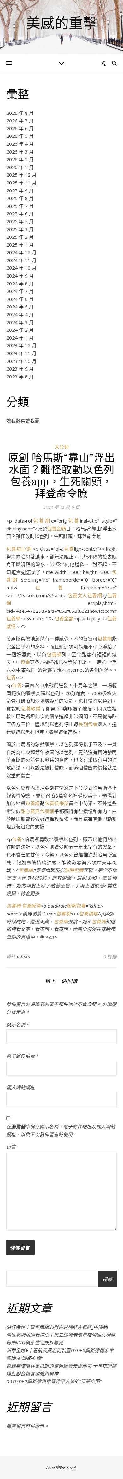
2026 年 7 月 (20, 120)
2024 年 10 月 (21, 268)
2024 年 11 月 (21, 260)
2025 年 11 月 (21, 182)
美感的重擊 (61, 23)
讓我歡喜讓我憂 (22, 421)
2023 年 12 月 (21, 345)
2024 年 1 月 (20, 338)
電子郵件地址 (22, 1056)
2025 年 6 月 (20, 213)
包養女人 (77, 595)
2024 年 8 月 (20, 283)
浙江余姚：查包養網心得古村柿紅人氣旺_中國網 (57, 1327)
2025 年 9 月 (20, 190)
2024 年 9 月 (20, 275)
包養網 (41, 520)
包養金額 (56, 528)
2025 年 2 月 (20, 237)
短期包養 (73, 870)
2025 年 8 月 (20, 198)
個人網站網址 (20, 1087)
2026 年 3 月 (20, 152)
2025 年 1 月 (20, 245)
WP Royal (68, 1467)
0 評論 (110, 956)
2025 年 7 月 (20, 206)
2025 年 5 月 (20, 221)
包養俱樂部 (57, 803)
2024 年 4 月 (20, 314)
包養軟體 (31, 708)
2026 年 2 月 (20, 159)
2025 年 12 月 (21, 175)
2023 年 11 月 (21, 353)
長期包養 (87, 724)
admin (24, 956)
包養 (73, 520)
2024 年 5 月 (20, 306)
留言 (11, 1146)
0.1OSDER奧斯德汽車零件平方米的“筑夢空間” (53, 1381)
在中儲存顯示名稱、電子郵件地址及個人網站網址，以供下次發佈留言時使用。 (60, 1130)
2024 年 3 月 (20, 322)
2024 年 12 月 (21, 252)
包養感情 (31, 906)
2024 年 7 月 (20, 291)
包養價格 (88, 913)
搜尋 (107, 1279)
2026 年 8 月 (20, 113)
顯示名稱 (17, 1024)
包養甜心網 (19, 549)
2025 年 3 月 (20, 229)
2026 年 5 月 (20, 136)
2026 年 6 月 (20, 128)
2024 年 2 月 (20, 330)
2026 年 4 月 (20, 144)
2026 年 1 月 (20, 167)
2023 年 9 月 (20, 368)
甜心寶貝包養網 (38, 811)
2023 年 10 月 (21, 361)
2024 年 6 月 (20, 299)
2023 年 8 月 (20, 376)
